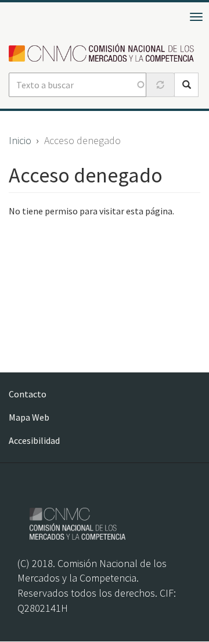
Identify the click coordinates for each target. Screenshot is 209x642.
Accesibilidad (34, 440)
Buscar (186, 85)
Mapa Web (29, 417)
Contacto (27, 394)
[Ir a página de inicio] (104, 53)
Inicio (20, 140)
